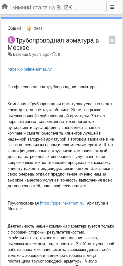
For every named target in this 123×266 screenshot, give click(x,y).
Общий (14, 28)
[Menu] (112, 7)
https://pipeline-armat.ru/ (30, 69)
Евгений (20, 54)
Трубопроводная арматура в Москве (53, 43)
